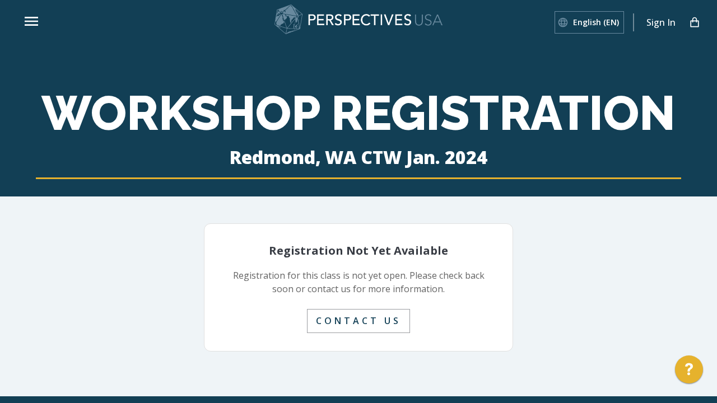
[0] (694, 22)
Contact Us (358, 321)
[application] (689, 372)
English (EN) (596, 22)
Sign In (661, 22)
